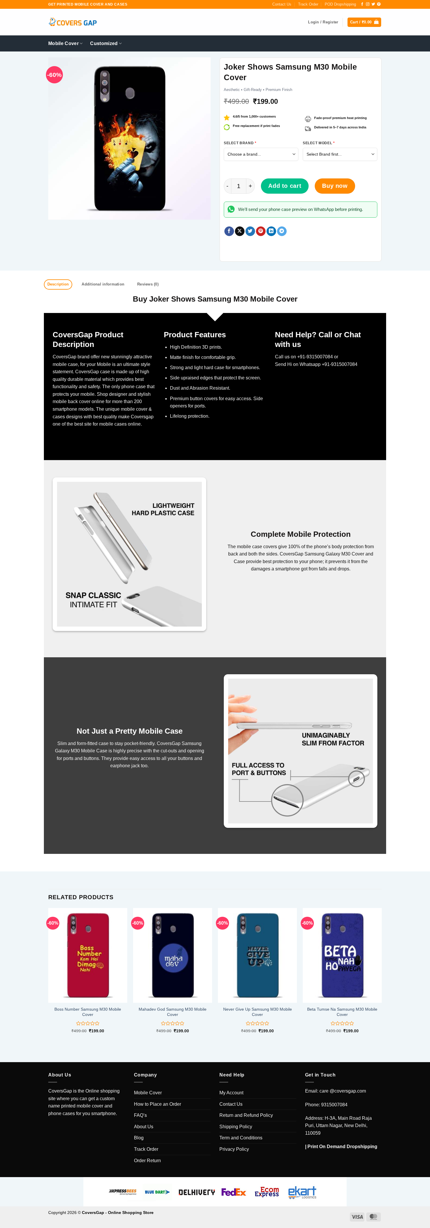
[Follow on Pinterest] (379, 4)
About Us (143, 1126)
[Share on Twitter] (250, 231)
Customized (104, 43)
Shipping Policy (235, 1126)
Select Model (319, 143)
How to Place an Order (157, 1104)
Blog (139, 1137)
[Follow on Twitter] (373, 4)
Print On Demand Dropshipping (342, 1146)
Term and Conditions (240, 1137)
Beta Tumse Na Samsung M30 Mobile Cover (342, 1012)
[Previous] (48, 975)
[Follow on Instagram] (367, 4)
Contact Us (281, 4)
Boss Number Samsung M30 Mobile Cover (87, 1012)
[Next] (381, 975)
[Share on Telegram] (282, 231)
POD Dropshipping (340, 4)
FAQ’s (140, 1115)
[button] (364, 22)
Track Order (308, 4)
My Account (231, 1092)
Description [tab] (58, 284)
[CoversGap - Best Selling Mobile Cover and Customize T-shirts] (72, 22)
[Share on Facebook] (229, 231)
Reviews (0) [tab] (148, 284)
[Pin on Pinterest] (261, 231)
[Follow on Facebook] (362, 4)
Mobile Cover (63, 43)
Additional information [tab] (103, 284)
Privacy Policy (234, 1149)
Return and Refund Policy (246, 1115)
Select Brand (240, 143)
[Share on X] (240, 231)
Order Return (147, 1160)
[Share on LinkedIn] (271, 231)
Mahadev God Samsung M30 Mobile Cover (173, 1012)
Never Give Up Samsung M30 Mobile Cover (257, 1012)
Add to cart (284, 186)
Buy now (335, 186)
